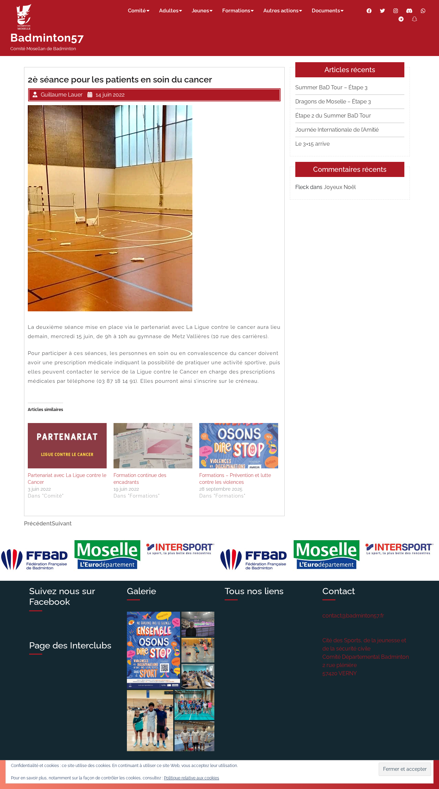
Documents (326, 11)
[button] (153, 650)
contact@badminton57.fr (353, 615)
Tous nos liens (254, 591)
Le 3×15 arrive (312, 144)
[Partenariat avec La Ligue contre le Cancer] (67, 446)
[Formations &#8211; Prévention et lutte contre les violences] (238, 446)
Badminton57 (47, 37)
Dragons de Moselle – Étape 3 (333, 101)
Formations (236, 11)
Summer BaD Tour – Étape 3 (331, 87)
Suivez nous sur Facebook (62, 596)
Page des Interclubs (70, 645)
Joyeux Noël (340, 187)
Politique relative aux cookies (191, 778)
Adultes (168, 11)
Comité (137, 11)
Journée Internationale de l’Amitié (337, 129)
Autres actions (280, 11)
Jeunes (200, 11)
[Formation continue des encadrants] (153, 446)
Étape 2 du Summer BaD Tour (333, 115)
